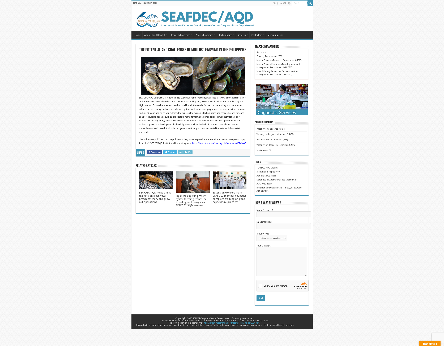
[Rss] (274, 3)
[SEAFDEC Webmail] (289, 3)
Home (138, 35)
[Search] (310, 3)
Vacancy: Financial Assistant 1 (271, 128)
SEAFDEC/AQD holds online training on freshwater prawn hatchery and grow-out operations (155, 197)
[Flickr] (281, 3)
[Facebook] (278, 3)
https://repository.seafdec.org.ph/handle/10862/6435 (219, 143)
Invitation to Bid (264, 150)
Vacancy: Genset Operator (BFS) (272, 139)
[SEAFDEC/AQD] (194, 18)
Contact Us (256, 35)
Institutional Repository (268, 171)
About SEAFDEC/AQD (154, 35)
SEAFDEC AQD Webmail (268, 167)
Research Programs (180, 35)
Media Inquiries (275, 35)
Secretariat (262, 52)
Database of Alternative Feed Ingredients (277, 179)
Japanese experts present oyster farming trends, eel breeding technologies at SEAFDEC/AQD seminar (191, 200)
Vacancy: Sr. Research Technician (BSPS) (276, 145)
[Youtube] (285, 3)
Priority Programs (204, 35)
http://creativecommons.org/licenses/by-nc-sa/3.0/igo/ (231, 323)
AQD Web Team (264, 183)
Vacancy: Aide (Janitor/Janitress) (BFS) (275, 134)
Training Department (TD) (269, 56)
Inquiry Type (263, 233)
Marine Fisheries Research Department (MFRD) (279, 60)
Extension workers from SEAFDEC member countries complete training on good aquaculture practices (229, 197)
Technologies (225, 35)
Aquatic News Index (266, 175)
